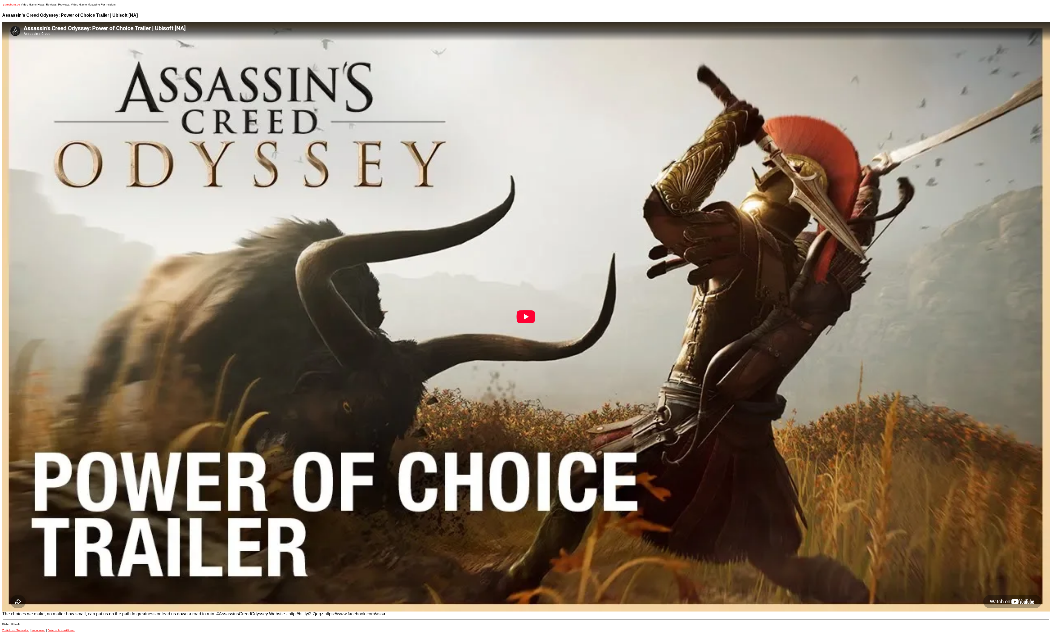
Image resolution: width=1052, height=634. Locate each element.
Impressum (38, 630)
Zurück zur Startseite (15, 630)
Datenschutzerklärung (61, 630)
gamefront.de (11, 4)
